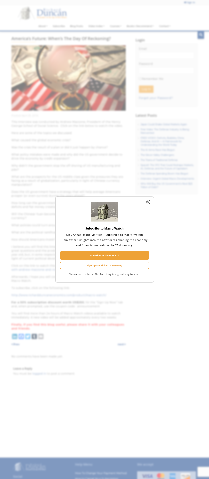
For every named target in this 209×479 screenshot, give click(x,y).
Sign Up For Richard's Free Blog (104, 265)
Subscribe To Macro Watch (104, 255)
